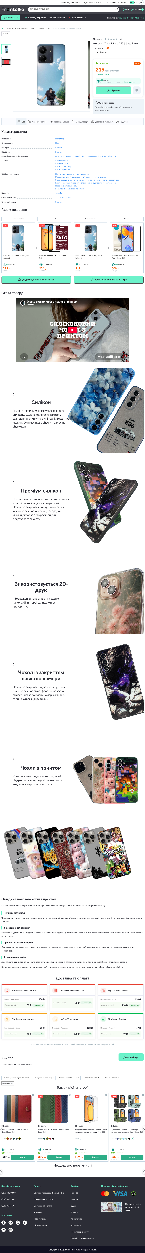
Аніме (5, 33)
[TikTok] (25, 1223)
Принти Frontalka (57, 18)
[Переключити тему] (141, 2)
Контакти (38, 1212)
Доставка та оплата (93, 2)
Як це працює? (129, 82)
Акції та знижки (79, 18)
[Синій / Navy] (117, 1138)
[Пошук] (117, 9)
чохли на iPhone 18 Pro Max (131, 18)
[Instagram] (18, 1223)
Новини (74, 1199)
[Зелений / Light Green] (126, 1138)
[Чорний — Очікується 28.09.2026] (19, 1138)
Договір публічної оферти (82, 1238)
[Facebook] (3, 1223)
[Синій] (16, 1138)
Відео (73, 1206)
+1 (133, 1138)
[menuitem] (132, 2)
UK (131, 2)
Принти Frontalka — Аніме (68, 1078)
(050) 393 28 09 (8, 1199)
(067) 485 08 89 (8, 1193)
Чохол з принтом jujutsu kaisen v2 (16, 1078)
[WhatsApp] (10, 1230)
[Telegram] (3, 1230)
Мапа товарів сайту (80, 1232)
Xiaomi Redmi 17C (112, 1078)
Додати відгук (131, 1057)
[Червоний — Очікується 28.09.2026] (7, 1138)
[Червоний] (50, 1138)
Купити (22, 1157)
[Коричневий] (10, 1138)
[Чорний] (53, 1138)
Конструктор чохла (37, 18)
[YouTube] (10, 1223)
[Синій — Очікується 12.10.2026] (47, 1138)
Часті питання (40, 1219)
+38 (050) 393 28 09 (70, 2)
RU (135, 2)
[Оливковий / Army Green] (120, 1138)
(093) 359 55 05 (8, 1206)
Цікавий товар (40, 1225)
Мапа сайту (76, 1225)
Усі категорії (76, 1219)
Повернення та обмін (116, 2)
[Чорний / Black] (129, 1138)
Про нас (74, 1193)
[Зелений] (13, 1138)
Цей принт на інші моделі (44, 1078)
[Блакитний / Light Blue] (123, 1138)
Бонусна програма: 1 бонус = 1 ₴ (49, 1193)
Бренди (74, 1212)
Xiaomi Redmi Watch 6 (92, 1078)
